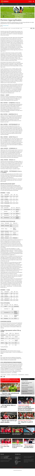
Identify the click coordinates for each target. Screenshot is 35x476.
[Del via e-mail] (33, 28)
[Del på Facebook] (31, 28)
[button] (1, 426)
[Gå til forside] (5, 1)
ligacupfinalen (14, 374)
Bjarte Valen (10, 458)
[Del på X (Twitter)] (32, 28)
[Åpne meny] (33, 1)
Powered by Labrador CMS (17, 470)
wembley (26, 374)
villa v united (3, 374)
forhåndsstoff (21, 374)
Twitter (16, 460)
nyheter (8, 374)
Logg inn (30, 1)
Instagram (17, 462)
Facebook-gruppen (18, 461)
